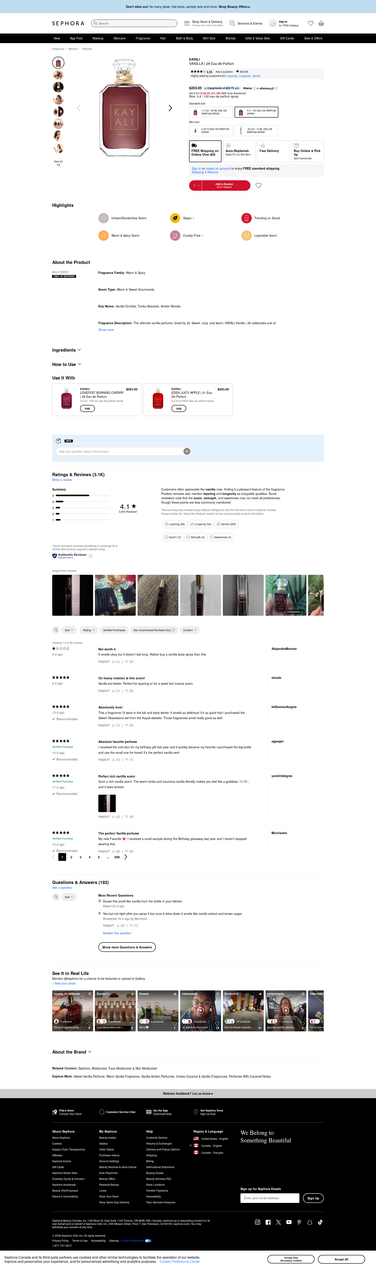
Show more (106, 329)
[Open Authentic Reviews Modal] (90, 555)
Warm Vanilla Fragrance (122, 1076)
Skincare (120, 38)
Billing (150, 1161)
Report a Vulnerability (65, 1196)
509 (117, 857)
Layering (232, 76)
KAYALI (194, 59)
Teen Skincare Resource (160, 1202)
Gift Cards (287, 38)
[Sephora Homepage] (68, 23)
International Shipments (160, 1167)
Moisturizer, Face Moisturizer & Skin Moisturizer (124, 1068)
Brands (230, 38)
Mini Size (209, 38)
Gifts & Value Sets (257, 38)
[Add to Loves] (258, 185)
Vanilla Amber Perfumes (157, 1076)
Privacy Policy (60, 1240)
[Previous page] (53, 857)
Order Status (106, 1149)
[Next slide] (170, 108)
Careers (57, 1143)
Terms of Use (80, 1240)
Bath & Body (184, 38)
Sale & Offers (313, 38)
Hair (163, 38)
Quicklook (66, 409)
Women (73, 49)
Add (87, 408)
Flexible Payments (157, 1190)
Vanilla (256, 76)
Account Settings (109, 1161)
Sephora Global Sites (64, 1173)
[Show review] (72, 595)
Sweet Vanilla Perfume (89, 1076)
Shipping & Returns (205, 172)
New (57, 38)
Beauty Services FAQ (158, 1178)
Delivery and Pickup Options (163, 1149)
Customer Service (156, 1137)
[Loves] (311, 23)
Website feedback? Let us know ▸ (188, 1093)
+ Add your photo (64, 983)
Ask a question (224, 71)
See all (58, 163)
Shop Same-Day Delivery (114, 1202)
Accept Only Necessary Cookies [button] (291, 1259)
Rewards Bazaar (109, 1184)
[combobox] (134, 23)
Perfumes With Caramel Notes (250, 1076)
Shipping (151, 1155)
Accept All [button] (341, 1259)
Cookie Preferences (132, 1240)
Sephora (84, 1068)
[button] (158, 1262)
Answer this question (117, 933)
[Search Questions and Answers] (56, 897)
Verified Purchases (114, 630)
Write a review (62, 479)
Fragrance (143, 38)
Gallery (103, 1143)
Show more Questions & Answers (127, 947)
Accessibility (153, 1196)
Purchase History (109, 1155)
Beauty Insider (107, 1137)
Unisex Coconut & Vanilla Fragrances (201, 1076)
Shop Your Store (109, 1196)
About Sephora (61, 1137)
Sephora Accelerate (64, 1184)
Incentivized (293, 611)
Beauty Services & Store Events (117, 1167)
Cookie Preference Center (180, 1261)
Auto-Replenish (108, 1173)
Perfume (87, 49)
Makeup (98, 38)
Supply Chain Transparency (68, 1149)
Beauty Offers (107, 1178)
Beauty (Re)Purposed (65, 1190)
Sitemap (114, 1240)
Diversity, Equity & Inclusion (68, 1178)
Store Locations (155, 1184)
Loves (102, 1190)
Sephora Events (61, 1161)
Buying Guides (155, 1173)
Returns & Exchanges (159, 1143)
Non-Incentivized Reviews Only (152, 630)
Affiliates (57, 1155)
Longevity (244, 76)
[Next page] (126, 857)
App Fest (76, 38)
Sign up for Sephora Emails (260, 1189)
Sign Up (313, 1198)
